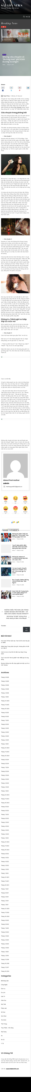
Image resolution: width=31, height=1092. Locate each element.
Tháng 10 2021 (5, 885)
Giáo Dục (3, 1000)
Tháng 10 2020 (5, 916)
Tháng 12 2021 (5, 877)
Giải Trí (4, 54)
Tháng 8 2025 (5, 716)
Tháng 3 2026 (5, 689)
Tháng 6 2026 (5, 677)
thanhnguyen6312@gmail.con (14, 486)
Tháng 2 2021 (5, 900)
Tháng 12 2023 (5, 795)
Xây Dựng (3, 1031)
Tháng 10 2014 (5, 971)
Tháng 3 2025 (5, 736)
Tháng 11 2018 (5, 959)
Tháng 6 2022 (5, 853)
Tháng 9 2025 (5, 712)
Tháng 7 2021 (5, 889)
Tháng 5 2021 (5, 896)
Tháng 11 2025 (5, 704)
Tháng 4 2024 (5, 779)
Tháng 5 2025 (5, 728)
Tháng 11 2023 (5, 798)
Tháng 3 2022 (5, 865)
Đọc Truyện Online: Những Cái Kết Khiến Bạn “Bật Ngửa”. (20, 581)
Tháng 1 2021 (4, 904)
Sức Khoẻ (3, 1016)
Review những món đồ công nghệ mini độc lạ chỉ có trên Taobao (15, 664)
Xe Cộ (2, 1039)
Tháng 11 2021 (5, 881)
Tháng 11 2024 (5, 751)
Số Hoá (3, 1012)
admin (4, 64)
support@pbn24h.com (12, 1068)
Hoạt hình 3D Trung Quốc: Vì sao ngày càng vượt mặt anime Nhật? (20, 592)
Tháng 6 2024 (5, 771)
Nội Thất (3, 1004)
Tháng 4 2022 (5, 861)
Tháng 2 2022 (5, 869)
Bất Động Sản (5, 980)
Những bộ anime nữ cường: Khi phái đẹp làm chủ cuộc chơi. (20, 558)
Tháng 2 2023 (5, 834)
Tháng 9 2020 (5, 920)
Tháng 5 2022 (5, 857)
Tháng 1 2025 (5, 744)
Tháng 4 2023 (5, 826)
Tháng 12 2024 (5, 748)
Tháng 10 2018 (5, 963)
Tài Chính (3, 1020)
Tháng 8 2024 (5, 763)
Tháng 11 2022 (5, 846)
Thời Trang (4, 1024)
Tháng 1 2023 (5, 838)
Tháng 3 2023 (5, 830)
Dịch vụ (3, 988)
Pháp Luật (4, 1008)
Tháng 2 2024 (5, 787)
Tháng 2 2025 (5, 740)
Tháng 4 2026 (5, 685)
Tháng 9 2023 (5, 806)
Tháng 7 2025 (5, 720)
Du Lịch (3, 992)
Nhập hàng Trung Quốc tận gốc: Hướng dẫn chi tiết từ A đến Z (15, 647)
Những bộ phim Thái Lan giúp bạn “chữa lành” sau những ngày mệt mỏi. (20, 535)
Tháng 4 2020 (5, 940)
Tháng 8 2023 (5, 810)
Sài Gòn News (11, 5)
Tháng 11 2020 (5, 912)
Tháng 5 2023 (5, 822)
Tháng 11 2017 (5, 967)
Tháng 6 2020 (5, 932)
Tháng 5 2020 (5, 936)
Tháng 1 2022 (5, 873)
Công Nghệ (4, 984)
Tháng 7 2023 (5, 814)
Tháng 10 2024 (5, 755)
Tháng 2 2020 (5, 947)
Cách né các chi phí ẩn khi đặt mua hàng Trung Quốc (14, 652)
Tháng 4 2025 (5, 732)
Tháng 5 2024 (5, 775)
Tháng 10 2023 (5, 802)
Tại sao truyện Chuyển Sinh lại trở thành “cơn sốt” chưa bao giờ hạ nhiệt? (19, 570)
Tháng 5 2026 (5, 681)
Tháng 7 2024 (5, 767)
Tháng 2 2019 (5, 955)
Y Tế (2, 1043)
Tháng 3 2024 (5, 783)
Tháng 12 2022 (5, 842)
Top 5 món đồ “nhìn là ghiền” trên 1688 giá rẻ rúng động (15, 658)
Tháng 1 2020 (5, 951)
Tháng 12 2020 (5, 908)
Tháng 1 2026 (5, 697)
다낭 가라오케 (17, 107)
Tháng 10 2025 (5, 708)
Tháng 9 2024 (5, 759)
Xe (1, 1035)
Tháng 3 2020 (5, 944)
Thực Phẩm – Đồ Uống (7, 1027)
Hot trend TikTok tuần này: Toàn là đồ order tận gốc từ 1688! (15, 641)
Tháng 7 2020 (5, 928)
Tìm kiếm (3, 625)
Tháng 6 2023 (5, 818)
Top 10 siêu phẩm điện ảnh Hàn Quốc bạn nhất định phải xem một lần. (19, 546)
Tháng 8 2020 (5, 924)
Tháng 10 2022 (5, 849)
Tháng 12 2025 (5, 700)
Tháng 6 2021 (5, 893)
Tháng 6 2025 (5, 724)
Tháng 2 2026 (5, 693)
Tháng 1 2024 (5, 791)
